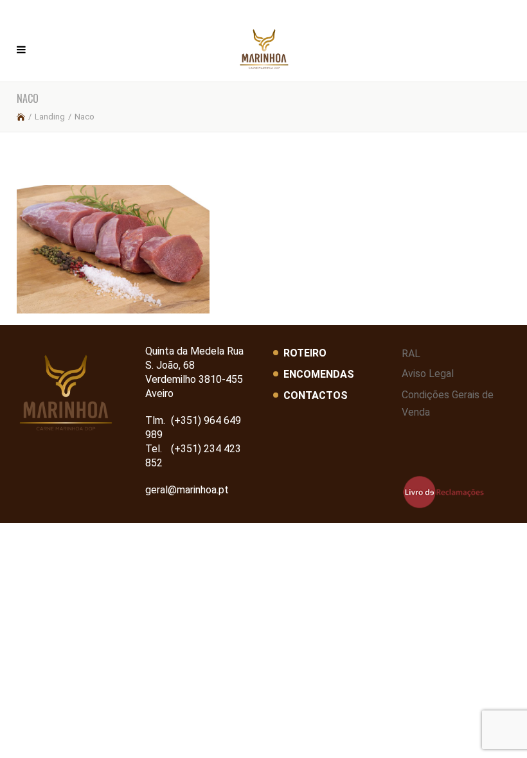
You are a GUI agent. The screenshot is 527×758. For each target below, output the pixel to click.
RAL (411, 354)
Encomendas (318, 374)
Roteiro (304, 353)
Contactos (315, 395)
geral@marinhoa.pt (187, 490)
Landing (50, 116)
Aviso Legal (428, 373)
